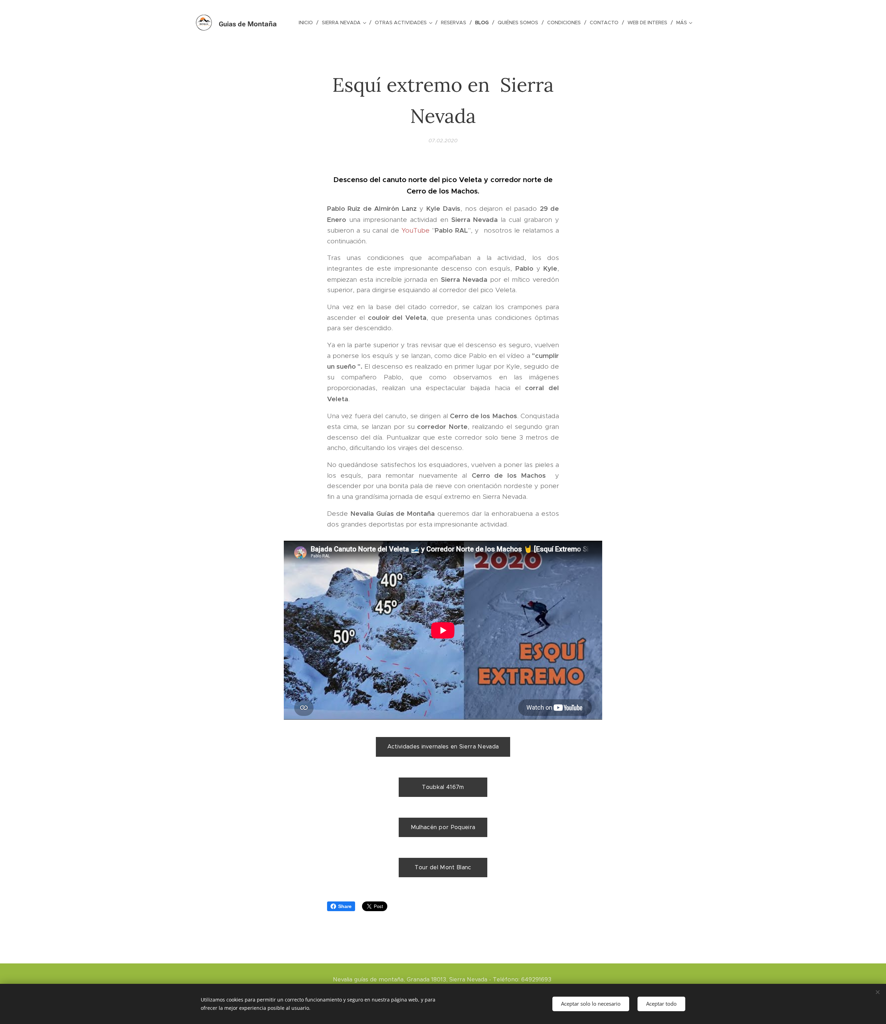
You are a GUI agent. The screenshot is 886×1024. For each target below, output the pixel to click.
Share (345, 906)
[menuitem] (307, 22)
